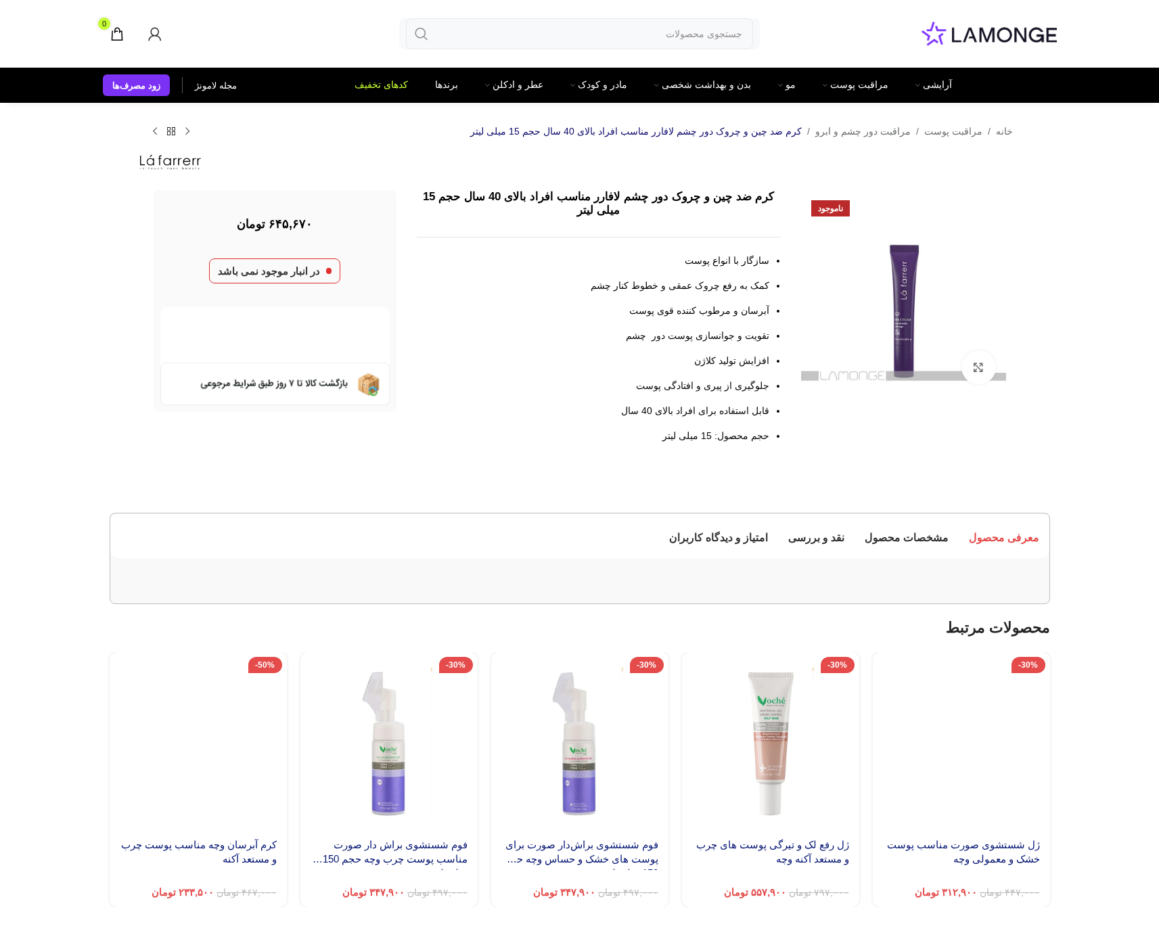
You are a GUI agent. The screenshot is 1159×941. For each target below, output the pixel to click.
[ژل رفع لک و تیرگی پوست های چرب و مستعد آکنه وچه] (770, 694)
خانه (1004, 131)
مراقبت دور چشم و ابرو (863, 131)
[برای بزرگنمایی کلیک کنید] (978, 367)
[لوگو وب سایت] (989, 33)
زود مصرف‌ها (136, 86)
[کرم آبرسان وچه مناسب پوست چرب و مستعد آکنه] (198, 694)
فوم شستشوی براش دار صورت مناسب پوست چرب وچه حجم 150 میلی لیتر (395, 812)
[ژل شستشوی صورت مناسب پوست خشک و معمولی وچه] (961, 694)
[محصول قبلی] (187, 132)
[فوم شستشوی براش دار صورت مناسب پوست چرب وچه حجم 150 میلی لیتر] (389, 694)
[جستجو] (421, 33)
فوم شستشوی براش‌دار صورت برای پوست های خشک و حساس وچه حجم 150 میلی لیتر (580, 812)
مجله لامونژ (216, 85)
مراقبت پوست (953, 131)
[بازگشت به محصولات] (171, 132)
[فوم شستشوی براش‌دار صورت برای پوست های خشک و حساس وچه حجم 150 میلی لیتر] (579, 694)
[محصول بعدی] (155, 132)
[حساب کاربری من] (154, 33)
